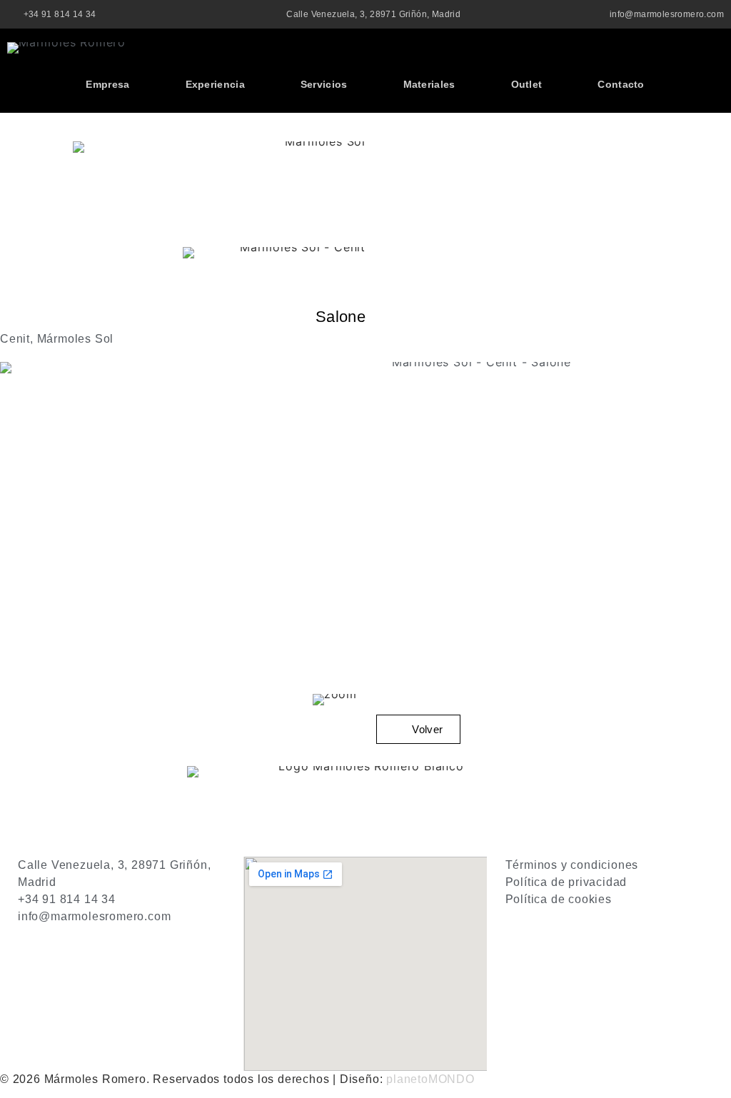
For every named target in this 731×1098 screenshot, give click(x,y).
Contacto (621, 84)
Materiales (429, 84)
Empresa (107, 84)
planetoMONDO (430, 1079)
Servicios (324, 84)
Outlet (527, 84)
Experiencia (215, 84)
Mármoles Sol (75, 339)
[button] (712, 54)
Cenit (15, 339)
